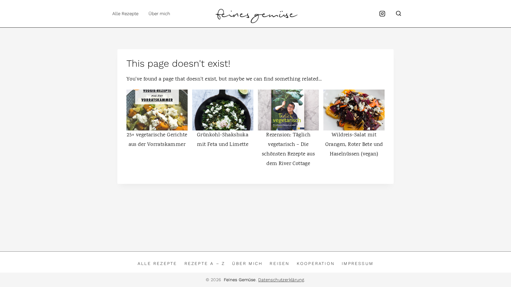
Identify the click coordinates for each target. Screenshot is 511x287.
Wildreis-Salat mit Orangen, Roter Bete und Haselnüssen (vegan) (354, 144)
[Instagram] (382, 14)
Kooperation (316, 263)
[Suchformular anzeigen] (398, 14)
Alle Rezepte (125, 13)
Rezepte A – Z (204, 263)
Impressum (357, 263)
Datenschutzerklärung (281, 279)
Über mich (159, 13)
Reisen (279, 263)
